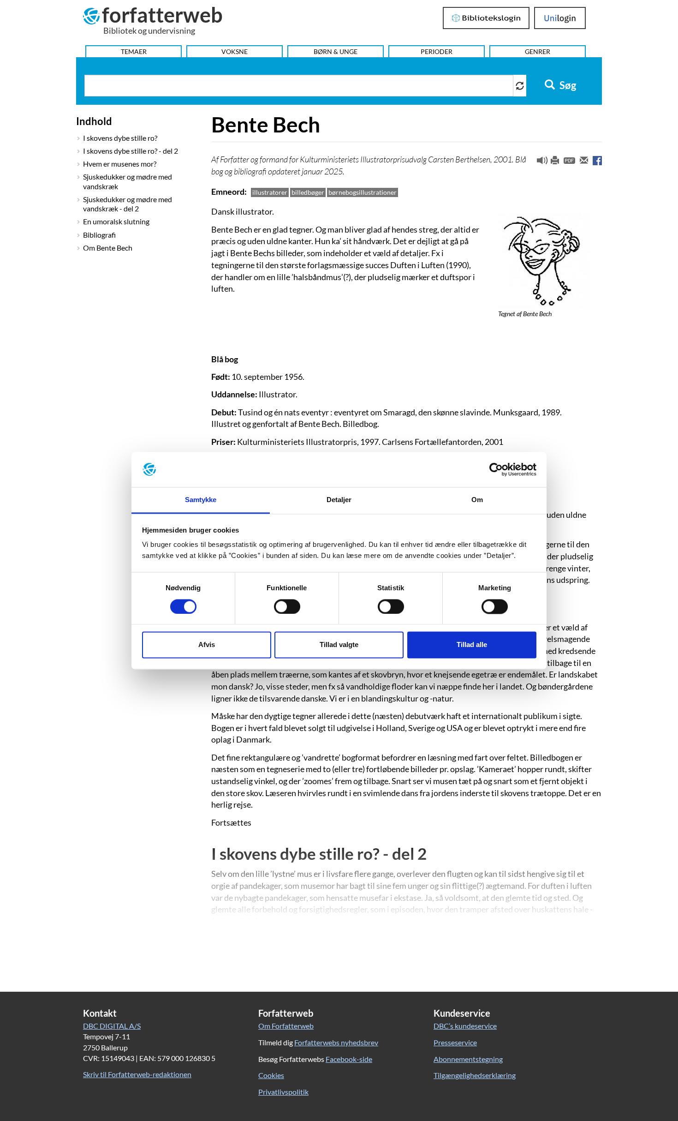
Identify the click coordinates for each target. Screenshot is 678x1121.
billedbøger (307, 192)
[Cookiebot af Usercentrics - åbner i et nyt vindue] (496, 469)
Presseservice (455, 1042)
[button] (538, 162)
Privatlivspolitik (283, 1091)
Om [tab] (477, 500)
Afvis (206, 645)
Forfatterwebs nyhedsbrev (336, 1042)
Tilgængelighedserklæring (475, 1075)
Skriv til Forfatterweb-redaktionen (137, 1074)
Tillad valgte (339, 645)
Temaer (134, 51)
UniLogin (560, 18)
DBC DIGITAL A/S (112, 1025)
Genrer (537, 51)
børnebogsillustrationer (362, 192)
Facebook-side (349, 1059)
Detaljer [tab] (339, 500)
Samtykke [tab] (201, 500)
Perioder (436, 51)
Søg (567, 85)
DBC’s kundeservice (465, 1025)
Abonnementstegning (468, 1059)
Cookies (271, 1075)
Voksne (234, 51)
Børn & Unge (335, 51)
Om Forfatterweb (286, 1025)
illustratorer (269, 192)
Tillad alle (472, 645)
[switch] (287, 606)
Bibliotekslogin (486, 18)
